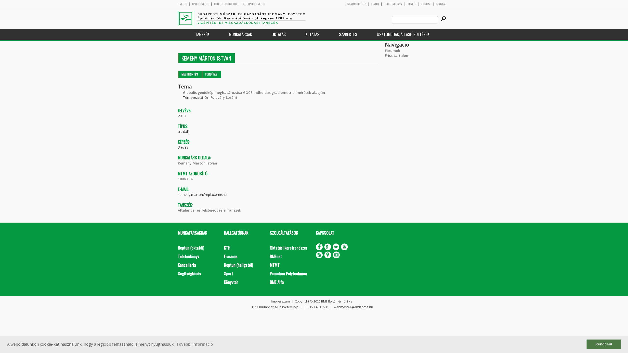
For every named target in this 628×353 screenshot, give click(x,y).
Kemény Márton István (197, 163)
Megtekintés (190, 74)
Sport (228, 273)
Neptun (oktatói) (191, 248)
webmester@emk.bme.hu (353, 307)
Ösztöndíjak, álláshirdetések (403, 34)
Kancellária (187, 265)
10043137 (186, 178)
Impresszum (280, 301)
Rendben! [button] (604, 344)
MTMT (275, 265)
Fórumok (392, 50)
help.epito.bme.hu (253, 4)
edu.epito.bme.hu (225, 4)
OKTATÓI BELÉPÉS (356, 4)
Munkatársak (240, 34)
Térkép (412, 4)
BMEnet (276, 256)
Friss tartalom (397, 55)
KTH (227, 248)
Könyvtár (231, 282)
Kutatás (312, 34)
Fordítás (211, 74)
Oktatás (279, 34)
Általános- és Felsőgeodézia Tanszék (209, 210)
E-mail (375, 4)
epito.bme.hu (200, 4)
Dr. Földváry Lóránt (221, 97)
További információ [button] (194, 344)
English (426, 4)
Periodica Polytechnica (288, 273)
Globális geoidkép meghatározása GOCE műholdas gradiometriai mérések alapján (254, 92)
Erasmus (230, 256)
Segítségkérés (189, 273)
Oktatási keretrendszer (288, 248)
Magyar (441, 4)
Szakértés (348, 34)
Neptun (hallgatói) (238, 265)
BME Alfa (277, 282)
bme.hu (182, 4)
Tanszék (202, 34)
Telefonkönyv (393, 4)
